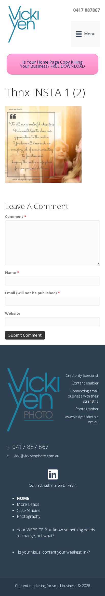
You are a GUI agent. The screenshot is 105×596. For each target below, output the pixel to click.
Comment (15, 216)
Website (12, 313)
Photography (29, 516)
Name (12, 272)
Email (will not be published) (32, 292)
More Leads (28, 504)
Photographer (87, 408)
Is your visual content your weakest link (53, 552)
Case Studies (28, 510)
